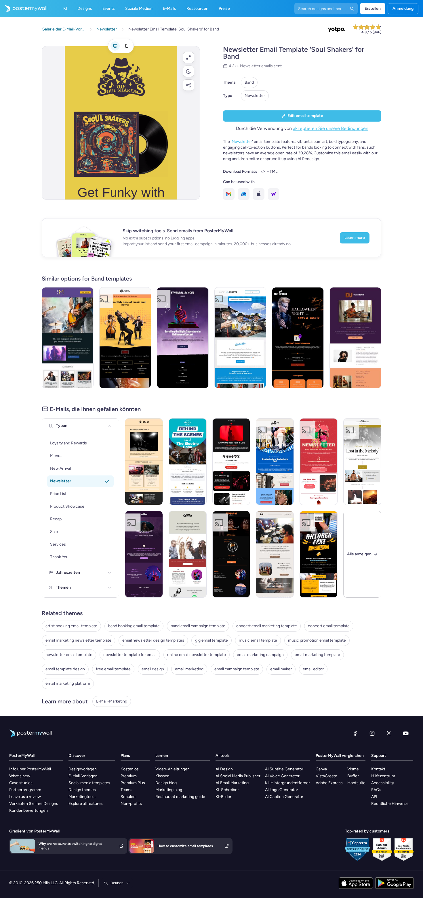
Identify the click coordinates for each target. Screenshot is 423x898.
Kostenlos (130, 769)
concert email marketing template (266, 625)
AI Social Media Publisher (238, 776)
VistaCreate (326, 776)
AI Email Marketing (232, 782)
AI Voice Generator (282, 776)
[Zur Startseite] (23, 8)
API (374, 796)
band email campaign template (198, 625)
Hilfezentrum (383, 776)
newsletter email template (68, 654)
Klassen (162, 776)
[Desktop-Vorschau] (115, 46)
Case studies (21, 782)
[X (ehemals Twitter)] (389, 733)
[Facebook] (355, 733)
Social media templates (89, 782)
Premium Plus (133, 782)
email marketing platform (67, 683)
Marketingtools (82, 796)
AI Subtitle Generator (284, 769)
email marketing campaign (260, 654)
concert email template (329, 625)
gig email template (211, 640)
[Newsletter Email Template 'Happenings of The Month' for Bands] (275, 554)
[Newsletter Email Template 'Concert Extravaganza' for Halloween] (298, 337)
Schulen (128, 796)
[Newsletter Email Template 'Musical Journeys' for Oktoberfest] (240, 337)
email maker (281, 669)
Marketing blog (168, 789)
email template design (65, 669)
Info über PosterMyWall (30, 769)
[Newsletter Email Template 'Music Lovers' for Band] (362, 461)
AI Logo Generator (281, 789)
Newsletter (255, 95)
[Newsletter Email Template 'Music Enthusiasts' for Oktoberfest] (319, 554)
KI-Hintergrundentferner (287, 782)
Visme (353, 769)
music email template (258, 640)
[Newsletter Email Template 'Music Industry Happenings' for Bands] (144, 461)
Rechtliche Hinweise (390, 803)
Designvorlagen (82, 769)
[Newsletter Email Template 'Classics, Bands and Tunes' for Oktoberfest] (275, 461)
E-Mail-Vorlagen (83, 776)
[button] (188, 57)
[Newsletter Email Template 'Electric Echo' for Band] (188, 461)
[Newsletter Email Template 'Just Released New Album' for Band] (188, 554)
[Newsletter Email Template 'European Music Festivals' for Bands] (68, 337)
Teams (126, 789)
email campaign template (236, 669)
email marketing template (317, 654)
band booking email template (134, 625)
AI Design (224, 769)
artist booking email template (71, 625)
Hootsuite (356, 782)
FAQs (376, 789)
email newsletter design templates (153, 640)
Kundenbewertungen (28, 810)
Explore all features (85, 803)
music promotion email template (317, 640)
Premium (129, 776)
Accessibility (382, 782)
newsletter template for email (129, 654)
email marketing (189, 669)
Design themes (82, 789)
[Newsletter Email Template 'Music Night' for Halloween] (231, 554)
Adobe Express (329, 782)
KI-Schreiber (227, 789)
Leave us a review (25, 796)
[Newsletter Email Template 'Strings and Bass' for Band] (125, 337)
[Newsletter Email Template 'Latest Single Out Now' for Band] (355, 337)
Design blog (166, 782)
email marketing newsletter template (78, 640)
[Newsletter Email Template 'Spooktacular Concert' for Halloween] (183, 337)
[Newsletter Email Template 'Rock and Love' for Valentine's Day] (231, 461)
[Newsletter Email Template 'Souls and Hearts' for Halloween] (144, 554)
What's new (19, 776)
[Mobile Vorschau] (126, 46)
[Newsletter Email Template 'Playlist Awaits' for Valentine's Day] (319, 461)
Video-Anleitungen (172, 769)
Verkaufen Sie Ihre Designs (33, 803)
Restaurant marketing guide (180, 796)
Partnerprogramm (25, 789)
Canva (321, 769)
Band (249, 82)
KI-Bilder (223, 796)
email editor (313, 669)
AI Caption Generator (284, 796)
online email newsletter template (196, 654)
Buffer (353, 776)
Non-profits (131, 803)
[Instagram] (372, 733)
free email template (113, 669)
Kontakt (378, 769)
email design (153, 669)
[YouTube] (405, 733)
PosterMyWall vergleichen (340, 755)
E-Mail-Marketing (111, 701)
